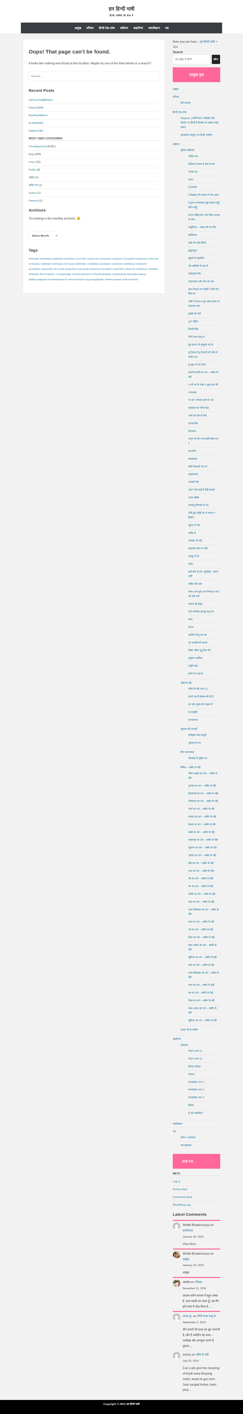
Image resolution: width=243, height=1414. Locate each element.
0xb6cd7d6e (36, 130)
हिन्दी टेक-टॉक (107, 28)
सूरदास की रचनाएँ (189, 728)
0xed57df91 (118, 269)
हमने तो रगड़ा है (195, 673)
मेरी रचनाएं (185, 102)
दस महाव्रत (186, 1145)
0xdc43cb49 (83, 269)
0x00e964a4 (45, 259)
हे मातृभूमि (192, 712)
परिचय (90, 28)
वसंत (190, 563)
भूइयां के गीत (194, 525)
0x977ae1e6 (69, 264)
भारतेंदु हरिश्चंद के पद (198, 505)
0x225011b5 (117, 264)
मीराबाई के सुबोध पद (197, 758)
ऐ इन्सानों (192, 187)
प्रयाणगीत (193, 423)
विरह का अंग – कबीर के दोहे (201, 937)
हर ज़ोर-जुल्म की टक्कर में (200, 704)
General (33, 200)
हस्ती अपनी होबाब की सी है (200, 696)
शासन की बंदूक (195, 603)
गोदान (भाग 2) (195, 1058)
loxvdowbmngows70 (57, 279)
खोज (215, 59)
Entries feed (180, 1189)
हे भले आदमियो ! (196, 1112)
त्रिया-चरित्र (194, 1066)
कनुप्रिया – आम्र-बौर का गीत (202, 227)
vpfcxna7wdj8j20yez (41, 99)
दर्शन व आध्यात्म (188, 1137)
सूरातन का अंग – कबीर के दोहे (202, 847)
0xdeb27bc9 (95, 269)
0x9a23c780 (93, 259)
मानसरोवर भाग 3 (196, 1097)
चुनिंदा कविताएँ (187, 150)
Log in (176, 1181)
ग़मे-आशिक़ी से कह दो (198, 265)
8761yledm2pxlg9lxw (101, 274)
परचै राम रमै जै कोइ (197, 415)
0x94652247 (141, 264)
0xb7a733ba (58, 269)
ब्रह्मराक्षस (193, 474)
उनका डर (192, 171)
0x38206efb (93, 264)
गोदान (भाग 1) (195, 1050)
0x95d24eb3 (141, 259)
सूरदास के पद (194, 742)
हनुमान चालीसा (195, 657)
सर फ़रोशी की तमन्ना (197, 642)
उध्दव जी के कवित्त (189, 1029)
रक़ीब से (192, 532)
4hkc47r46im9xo (47, 274)
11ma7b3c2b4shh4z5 (81, 274)
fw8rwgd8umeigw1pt (136, 274)
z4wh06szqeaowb (112, 279)
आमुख (78, 28)
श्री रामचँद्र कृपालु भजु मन (201, 611)
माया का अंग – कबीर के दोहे (201, 921)
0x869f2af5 (46, 264)
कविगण (124, 28)
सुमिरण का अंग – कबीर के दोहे (202, 957)
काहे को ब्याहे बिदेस (197, 242)
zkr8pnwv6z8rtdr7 (130, 279)
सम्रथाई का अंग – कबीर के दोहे (203, 839)
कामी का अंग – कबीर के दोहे (201, 832)
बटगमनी (192, 450)
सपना (190, 627)
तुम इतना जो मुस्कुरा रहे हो (200, 344)
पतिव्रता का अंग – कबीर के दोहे (203, 801)
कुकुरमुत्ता (192, 250)
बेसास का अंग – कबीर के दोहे (201, 824)
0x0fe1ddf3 (34, 259)
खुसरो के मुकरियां (196, 258)
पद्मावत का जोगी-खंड (198, 407)
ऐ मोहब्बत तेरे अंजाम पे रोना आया (203, 194)
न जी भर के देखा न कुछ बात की (203, 384)
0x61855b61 (105, 264)
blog (31, 154)
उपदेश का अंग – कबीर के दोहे (202, 855)
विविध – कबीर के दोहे (190, 767)
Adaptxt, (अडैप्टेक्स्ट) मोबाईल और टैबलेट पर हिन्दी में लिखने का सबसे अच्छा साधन (200, 122)
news (32, 161)
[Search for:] (94, 77)
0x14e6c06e (105, 259)
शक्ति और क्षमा (195, 583)
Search (178, 52)
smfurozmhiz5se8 (76, 279)
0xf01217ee (130, 269)
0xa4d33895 (34, 269)
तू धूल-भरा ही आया (197, 364)
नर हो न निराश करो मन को (200, 399)
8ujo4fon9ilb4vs (38, 115)
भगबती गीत (193, 481)
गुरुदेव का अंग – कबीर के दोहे (202, 785)
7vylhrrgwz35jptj (63, 274)
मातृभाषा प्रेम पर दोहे (197, 548)
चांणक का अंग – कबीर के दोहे (202, 816)
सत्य (190, 619)
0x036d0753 (57, 259)
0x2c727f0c (81, 259)
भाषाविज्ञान (154, 28)
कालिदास (192, 234)
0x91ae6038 (128, 259)
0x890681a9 (129, 264)
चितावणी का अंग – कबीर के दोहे (203, 793)
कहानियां (138, 28)
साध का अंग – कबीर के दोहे (201, 870)
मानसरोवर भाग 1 (196, 1082)
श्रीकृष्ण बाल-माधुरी (197, 735)
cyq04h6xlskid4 (119, 274)
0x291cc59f (152, 259)
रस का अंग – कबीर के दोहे (200, 929)
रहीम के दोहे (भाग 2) (198, 688)
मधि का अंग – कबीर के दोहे (201, 863)
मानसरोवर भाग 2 (196, 1089)
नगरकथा (192, 392)
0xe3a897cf (107, 269)
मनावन (191, 1074)
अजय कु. (187, 1316)
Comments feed (182, 1196)
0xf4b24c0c (141, 269)
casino (32, 192)
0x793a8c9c (34, 264)
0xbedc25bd (71, 269)
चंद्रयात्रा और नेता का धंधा (201, 281)
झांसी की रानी (194, 313)
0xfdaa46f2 (34, 274)
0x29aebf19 (116, 259)
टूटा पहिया (193, 321)
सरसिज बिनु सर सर (197, 634)
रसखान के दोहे (195, 540)
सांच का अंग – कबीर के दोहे (201, 901)
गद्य (167, 28)
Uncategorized (37, 146)
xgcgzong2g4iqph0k (94, 279)
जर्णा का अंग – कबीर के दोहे (201, 808)
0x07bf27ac (69, 259)
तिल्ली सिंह (193, 328)
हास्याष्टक (193, 719)
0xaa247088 (46, 269)
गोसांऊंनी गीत (194, 273)
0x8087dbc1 (81, 264)
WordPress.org (182, 1204)
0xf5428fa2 (153, 269)
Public (32, 169)
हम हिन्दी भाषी (121, 9)
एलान (190, 179)
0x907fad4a (57, 264)
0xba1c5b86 (36, 107)
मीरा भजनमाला (187, 752)
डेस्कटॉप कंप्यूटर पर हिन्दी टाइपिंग (196, 134)
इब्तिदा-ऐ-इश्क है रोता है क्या (201, 163)
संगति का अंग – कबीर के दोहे (201, 893)
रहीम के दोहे (186, 682)
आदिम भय (33, 184)
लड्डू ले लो (193, 556)
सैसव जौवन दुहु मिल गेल (199, 650)
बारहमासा (192, 458)
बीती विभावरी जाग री (197, 466)
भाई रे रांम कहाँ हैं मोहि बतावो (201, 489)
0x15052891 (36, 122)
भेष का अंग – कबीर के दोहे (200, 878)
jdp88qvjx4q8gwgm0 (38, 279)
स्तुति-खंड (193, 665)
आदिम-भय (193, 156)
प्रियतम (192, 431)
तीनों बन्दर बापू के (196, 336)
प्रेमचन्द (184, 1045)
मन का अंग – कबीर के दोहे (200, 886)
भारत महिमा (193, 497)
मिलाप (191, 1105)
